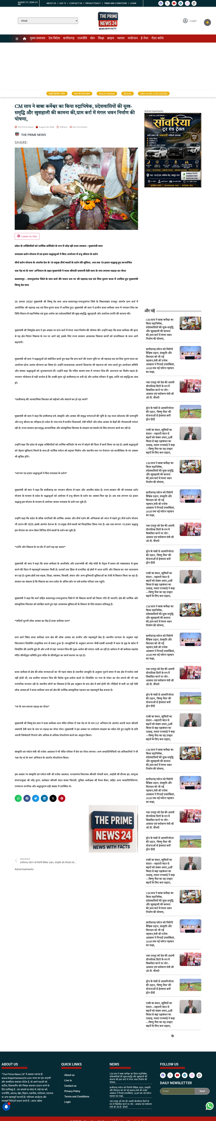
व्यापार (121, 38)
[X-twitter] (167, 3)
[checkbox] (207, 22)
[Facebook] (160, 3)
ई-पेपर (144, 38)
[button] (18, 798)
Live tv (62, 3)
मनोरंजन (133, 38)
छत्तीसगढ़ (68, 38)
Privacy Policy (93, 3)
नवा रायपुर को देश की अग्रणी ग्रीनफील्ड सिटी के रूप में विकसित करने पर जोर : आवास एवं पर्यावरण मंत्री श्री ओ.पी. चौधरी (160, 390)
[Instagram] (187, 3)
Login (133, 3)
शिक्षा (101, 38)
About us (51, 3)
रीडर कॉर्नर (157, 38)
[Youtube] (174, 3)
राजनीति (82, 38)
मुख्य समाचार (37, 38)
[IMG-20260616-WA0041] (172, 186)
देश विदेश (54, 38)
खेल (92, 38)
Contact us (75, 3)
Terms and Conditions (115, 3)
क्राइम (110, 38)
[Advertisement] (108, 66)
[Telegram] (180, 3)
